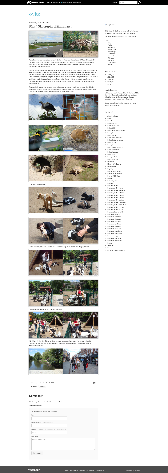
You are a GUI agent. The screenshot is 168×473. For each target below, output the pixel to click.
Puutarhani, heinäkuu (114, 217)
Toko (109, 43)
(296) (110, 77)
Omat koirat (112, 62)
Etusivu (49, 2)
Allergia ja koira (112, 116)
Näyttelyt (110, 169)
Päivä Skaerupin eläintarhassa (50, 26)
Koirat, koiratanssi (113, 150)
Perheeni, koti (112, 181)
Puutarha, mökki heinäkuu (116, 190)
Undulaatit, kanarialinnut (115, 248)
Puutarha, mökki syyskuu (115, 207)
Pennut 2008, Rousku (114, 173)
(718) (110, 82)
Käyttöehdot (92, 470)
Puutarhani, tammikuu (114, 238)
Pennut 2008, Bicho (113, 171)
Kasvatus (111, 60)
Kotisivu (48, 429)
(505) (110, 79)
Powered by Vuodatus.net (133, 470)
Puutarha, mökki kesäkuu (115, 197)
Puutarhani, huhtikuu (114, 221)
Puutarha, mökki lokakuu (115, 200)
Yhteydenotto (100, 470)
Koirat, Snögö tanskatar (115, 140)
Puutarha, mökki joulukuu (115, 195)
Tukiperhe (110, 245)
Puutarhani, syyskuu (114, 236)
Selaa (67, 2)
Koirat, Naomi (111, 135)
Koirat (106, 41)
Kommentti (34, 436)
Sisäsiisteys (112, 51)
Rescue (110, 64)
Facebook (108, 36)
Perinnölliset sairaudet (115, 56)
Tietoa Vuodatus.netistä (71, 470)
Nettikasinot (57, 2)
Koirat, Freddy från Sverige (116, 130)
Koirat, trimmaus (112, 159)
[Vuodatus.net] (34, 470)
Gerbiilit (109, 121)
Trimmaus (111, 58)
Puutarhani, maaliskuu (114, 231)
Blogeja (109, 118)
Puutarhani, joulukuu (114, 224)
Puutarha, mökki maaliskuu (116, 202)
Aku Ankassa (50, 79)
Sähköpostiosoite (42, 422)
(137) (110, 75)
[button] (61, 2)
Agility (110, 45)
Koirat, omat (111, 154)
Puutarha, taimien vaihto (115, 212)
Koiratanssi (111, 47)
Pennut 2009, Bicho (113, 176)
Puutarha (110, 183)
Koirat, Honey (111, 133)
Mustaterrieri (111, 166)
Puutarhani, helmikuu (114, 219)
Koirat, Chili (111, 128)
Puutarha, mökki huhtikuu (115, 193)
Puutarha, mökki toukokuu (116, 209)
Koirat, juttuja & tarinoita (115, 147)
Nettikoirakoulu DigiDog (112, 31)
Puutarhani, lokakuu (114, 229)
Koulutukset (112, 49)
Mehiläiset (110, 161)
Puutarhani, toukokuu (114, 241)
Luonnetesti (112, 54)
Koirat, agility (111, 142)
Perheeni (42, 386)
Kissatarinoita (111, 123)
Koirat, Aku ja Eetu (113, 126)
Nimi (33, 415)
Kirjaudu (114, 2)
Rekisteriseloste (83, 470)
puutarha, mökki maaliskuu (116, 250)
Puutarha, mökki (112, 185)
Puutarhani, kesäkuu (114, 226)
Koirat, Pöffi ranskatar (114, 138)
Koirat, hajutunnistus (114, 145)
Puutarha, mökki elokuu (115, 188)
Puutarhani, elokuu (113, 214)
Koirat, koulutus (112, 152)
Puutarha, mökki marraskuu (116, 205)
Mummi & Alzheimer (114, 164)
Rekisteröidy (77, 2)
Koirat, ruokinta (112, 157)
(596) (110, 84)
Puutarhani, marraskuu (114, 233)
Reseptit (110, 243)
